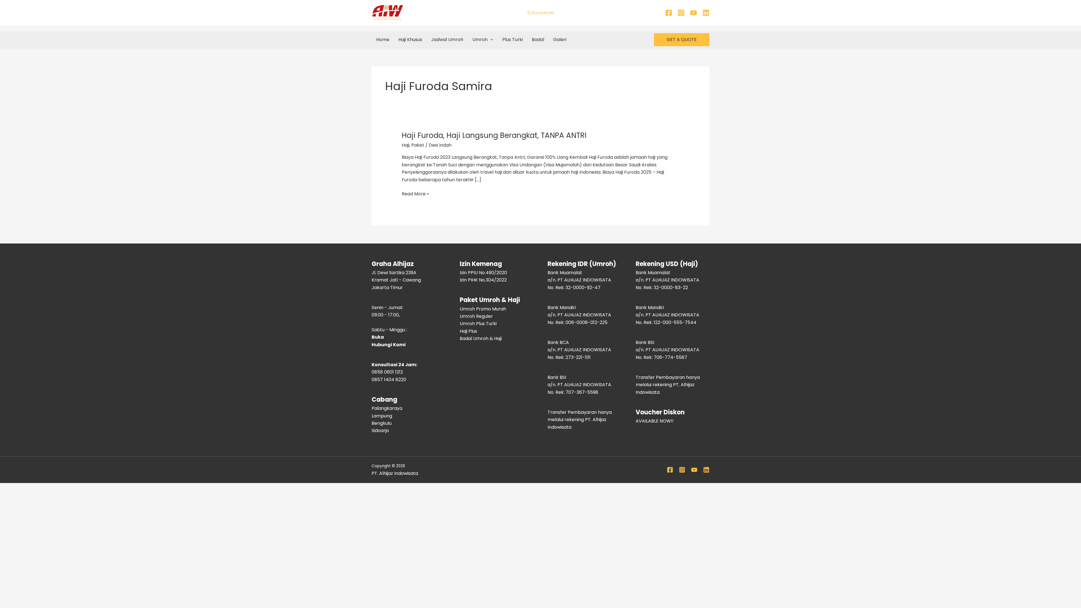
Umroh (480, 39)
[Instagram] (681, 12)
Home (382, 39)
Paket (417, 145)
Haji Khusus (410, 39)
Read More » (415, 193)
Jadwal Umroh (447, 39)
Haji (405, 145)
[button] (490, 39)
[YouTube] (693, 12)
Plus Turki (512, 39)
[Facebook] (668, 12)
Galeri (559, 39)
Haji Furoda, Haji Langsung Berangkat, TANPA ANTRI (494, 135)
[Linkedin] (705, 12)
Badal (538, 39)
